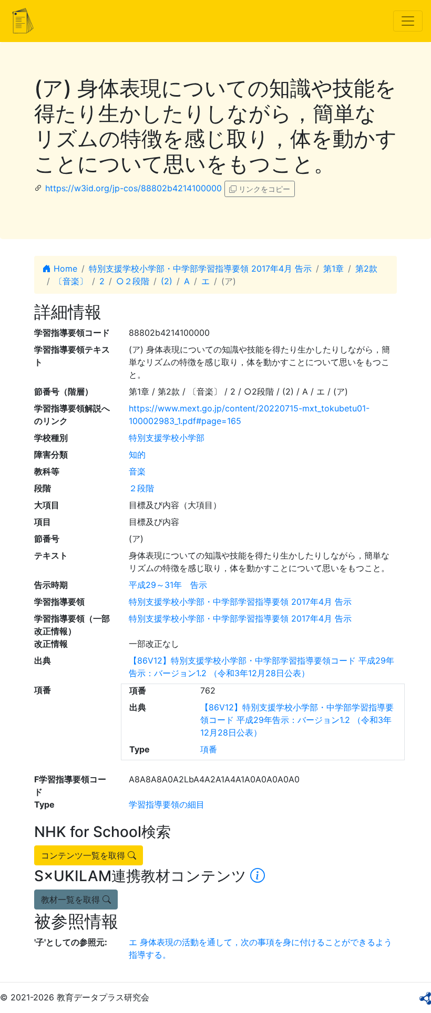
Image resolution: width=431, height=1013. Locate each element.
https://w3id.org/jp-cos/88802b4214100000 (133, 188)
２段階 (141, 488)
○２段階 (132, 281)
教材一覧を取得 (71, 899)
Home (64, 268)
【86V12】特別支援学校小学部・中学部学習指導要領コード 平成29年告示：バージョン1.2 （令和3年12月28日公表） (297, 720)
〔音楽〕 (71, 281)
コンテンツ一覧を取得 (84, 855)
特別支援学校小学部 (166, 437)
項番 (208, 749)
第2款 (366, 268)
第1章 (333, 268)
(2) (166, 281)
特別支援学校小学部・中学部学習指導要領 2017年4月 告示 (200, 268)
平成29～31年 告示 (168, 585)
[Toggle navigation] (408, 21)
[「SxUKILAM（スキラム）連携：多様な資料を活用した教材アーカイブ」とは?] (257, 876)
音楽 (137, 471)
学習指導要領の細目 (166, 804)
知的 (137, 454)
